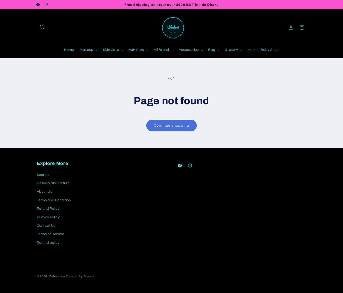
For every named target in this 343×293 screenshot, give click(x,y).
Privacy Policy (48, 217)
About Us (44, 191)
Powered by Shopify (80, 276)
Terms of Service (50, 234)
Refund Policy (48, 208)
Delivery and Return (53, 183)
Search (43, 175)
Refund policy (48, 242)
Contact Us (46, 225)
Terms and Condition (54, 200)
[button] (42, 27)
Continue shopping (171, 125)
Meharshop (57, 276)
